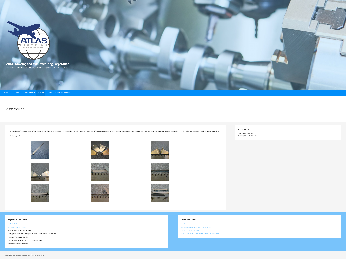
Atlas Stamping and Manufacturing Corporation (37, 64)
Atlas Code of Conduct (188, 224)
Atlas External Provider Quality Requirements (196, 227)
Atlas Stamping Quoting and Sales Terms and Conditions (200, 233)
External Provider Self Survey (190, 230)
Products (41, 93)
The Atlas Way (15, 93)
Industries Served (29, 93)
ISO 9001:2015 (12, 224)
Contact (49, 93)
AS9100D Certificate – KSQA (17, 227)
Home (6, 93)
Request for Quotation (62, 93)
